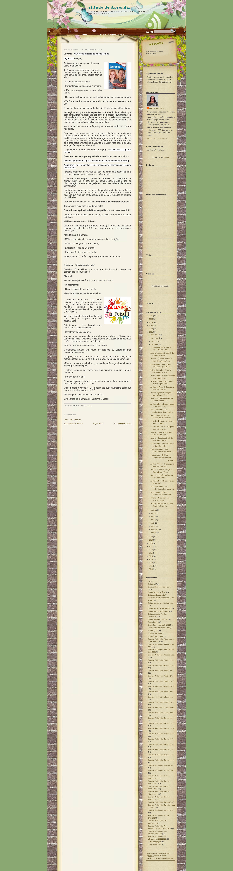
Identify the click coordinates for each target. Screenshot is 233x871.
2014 (151, 556)
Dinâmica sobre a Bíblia (156, 592)
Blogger (166, 157)
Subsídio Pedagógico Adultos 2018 (161, 676)
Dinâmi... (162, 461)
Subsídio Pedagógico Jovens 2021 (160, 718)
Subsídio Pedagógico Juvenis (159, 802)
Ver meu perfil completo (157, 138)
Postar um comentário (72, 420)
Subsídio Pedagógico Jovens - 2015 (161, 723)
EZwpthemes (168, 858)
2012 (151, 563)
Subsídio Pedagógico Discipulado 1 (161, 707)
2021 (151, 332)
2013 (151, 559)
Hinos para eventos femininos (159, 628)
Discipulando (152, 622)
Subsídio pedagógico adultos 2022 (160, 697)
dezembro (154, 335)
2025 (151, 319)
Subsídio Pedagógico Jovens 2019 (160, 750)
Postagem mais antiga (122, 424)
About (103, 35)
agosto (153, 510)
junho (153, 517)
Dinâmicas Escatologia (156, 595)
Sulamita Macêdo (156, 108)
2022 (151, 329)
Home (84, 35)
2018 (151, 543)
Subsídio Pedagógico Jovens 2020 (160, 755)
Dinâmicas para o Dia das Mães (159, 608)
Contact (112, 35)
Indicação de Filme (155, 633)
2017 (151, 546)
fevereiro (154, 529)
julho (153, 513)
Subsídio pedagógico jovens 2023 (160, 771)
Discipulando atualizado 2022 (159, 625)
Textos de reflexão (154, 845)
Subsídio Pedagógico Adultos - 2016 (161, 665)
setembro (154, 345)
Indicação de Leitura (155, 636)
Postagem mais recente (73, 424)
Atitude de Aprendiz (109, 7)
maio (153, 520)
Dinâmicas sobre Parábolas (158, 619)
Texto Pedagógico (154, 842)
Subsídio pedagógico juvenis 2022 (160, 810)
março (153, 526)
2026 (151, 316)
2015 (151, 553)
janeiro (153, 533)
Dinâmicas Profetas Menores (158, 611)
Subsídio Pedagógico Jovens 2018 (160, 744)
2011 (151, 566)
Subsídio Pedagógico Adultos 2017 (161, 671)
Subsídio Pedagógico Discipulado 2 (161, 713)
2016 (151, 550)
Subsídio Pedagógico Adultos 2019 (161, 681)
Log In (121, 35)
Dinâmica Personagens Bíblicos (159, 587)
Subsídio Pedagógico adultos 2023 (161, 702)
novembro (154, 338)
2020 (151, 537)
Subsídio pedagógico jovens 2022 (160, 765)
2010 (151, 569)
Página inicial (98, 424)
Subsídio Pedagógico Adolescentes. (161, 655)
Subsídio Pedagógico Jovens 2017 (160, 739)
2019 (151, 540)
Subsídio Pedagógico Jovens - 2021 (161, 734)
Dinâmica (151, 584)
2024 (151, 322)
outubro (154, 341)
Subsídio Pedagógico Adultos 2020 (161, 686)
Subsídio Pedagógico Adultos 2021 (161, 692)
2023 (151, 326)
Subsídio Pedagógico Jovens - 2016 (161, 729)
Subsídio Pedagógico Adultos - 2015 (161, 660)
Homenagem (152, 631)
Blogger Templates (153, 855)
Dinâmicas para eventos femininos (160, 603)
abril (152, 523)
